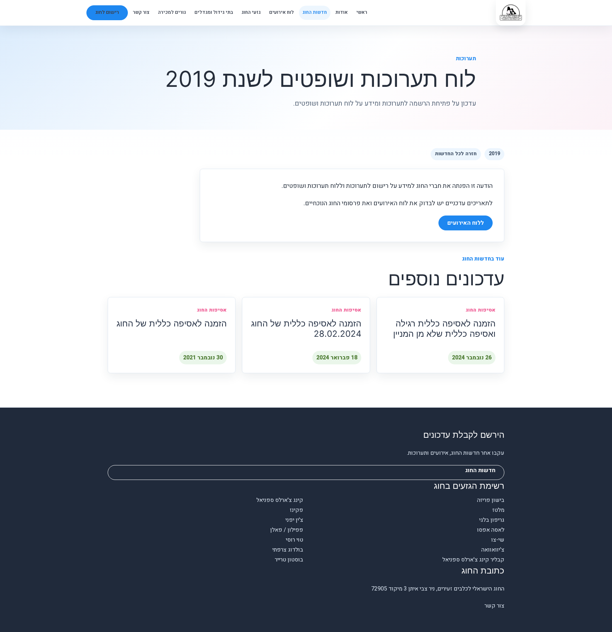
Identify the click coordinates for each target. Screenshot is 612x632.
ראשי (361, 12)
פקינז (296, 510)
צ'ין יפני (294, 520)
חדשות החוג (314, 12)
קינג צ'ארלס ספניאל (279, 500)
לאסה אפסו (490, 530)
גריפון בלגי (491, 520)
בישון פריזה (490, 500)
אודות (341, 12)
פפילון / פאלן (286, 530)
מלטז (498, 510)
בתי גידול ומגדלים (213, 12)
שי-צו (497, 540)
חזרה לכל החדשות (456, 153)
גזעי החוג (251, 12)
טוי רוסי (294, 540)
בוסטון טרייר (289, 559)
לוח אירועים (281, 12)
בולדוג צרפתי (287, 550)
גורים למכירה (172, 12)
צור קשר (141, 12)
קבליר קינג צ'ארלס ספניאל (473, 559)
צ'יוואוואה (492, 550)
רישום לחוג (107, 12)
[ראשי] (511, 13)
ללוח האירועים (465, 223)
